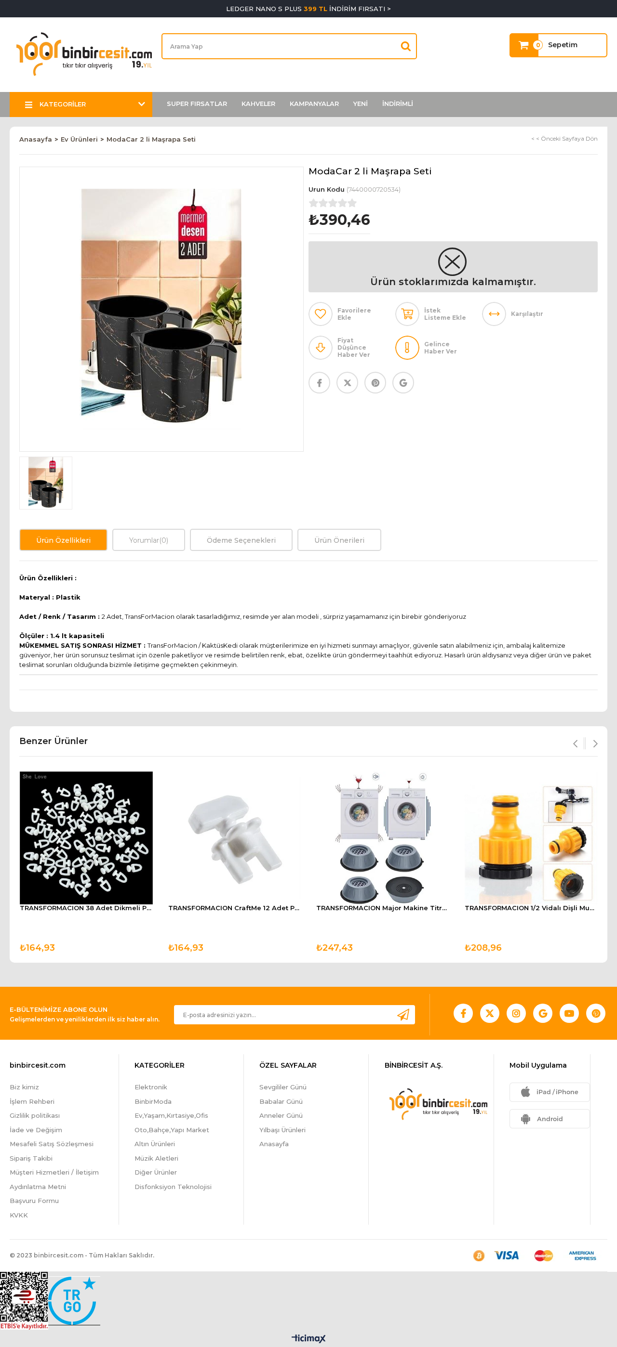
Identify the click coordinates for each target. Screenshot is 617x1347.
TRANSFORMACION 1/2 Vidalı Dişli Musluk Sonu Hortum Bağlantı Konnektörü (531, 908)
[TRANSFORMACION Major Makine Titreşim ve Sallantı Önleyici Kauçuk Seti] (382, 838)
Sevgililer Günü (283, 1087)
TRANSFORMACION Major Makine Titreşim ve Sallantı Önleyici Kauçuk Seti (382, 908)
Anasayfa (274, 1144)
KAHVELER (258, 103)
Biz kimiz (24, 1087)
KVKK (19, 1215)
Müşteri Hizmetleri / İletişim (54, 1172)
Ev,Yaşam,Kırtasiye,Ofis (171, 1115)
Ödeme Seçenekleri (241, 540)
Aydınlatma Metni (38, 1186)
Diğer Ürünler (155, 1172)
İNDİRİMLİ (397, 103)
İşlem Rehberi (32, 1101)
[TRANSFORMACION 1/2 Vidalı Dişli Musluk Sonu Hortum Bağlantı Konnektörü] (531, 838)
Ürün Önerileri (339, 540)
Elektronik (150, 1087)
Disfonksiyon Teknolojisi (173, 1186)
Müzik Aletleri (156, 1158)
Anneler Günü (281, 1115)
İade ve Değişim (36, 1130)
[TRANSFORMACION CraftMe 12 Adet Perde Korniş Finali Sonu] (234, 838)
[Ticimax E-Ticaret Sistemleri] (309, 1339)
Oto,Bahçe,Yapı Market (171, 1130)
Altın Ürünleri (154, 1144)
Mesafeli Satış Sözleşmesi (52, 1144)
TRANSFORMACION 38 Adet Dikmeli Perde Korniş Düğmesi (86, 908)
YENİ (360, 103)
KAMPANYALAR (314, 103)
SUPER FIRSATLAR (197, 103)
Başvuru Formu (34, 1200)
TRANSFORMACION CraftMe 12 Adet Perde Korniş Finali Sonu (234, 908)
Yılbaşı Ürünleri (282, 1130)
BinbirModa (153, 1101)
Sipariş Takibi (31, 1158)
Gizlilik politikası (35, 1115)
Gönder (403, 1014)
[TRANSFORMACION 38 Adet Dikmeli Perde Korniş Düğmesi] (86, 838)
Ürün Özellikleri (63, 540)
